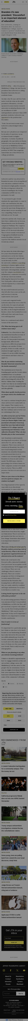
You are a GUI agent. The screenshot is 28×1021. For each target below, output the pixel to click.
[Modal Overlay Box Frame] (14, 510)
